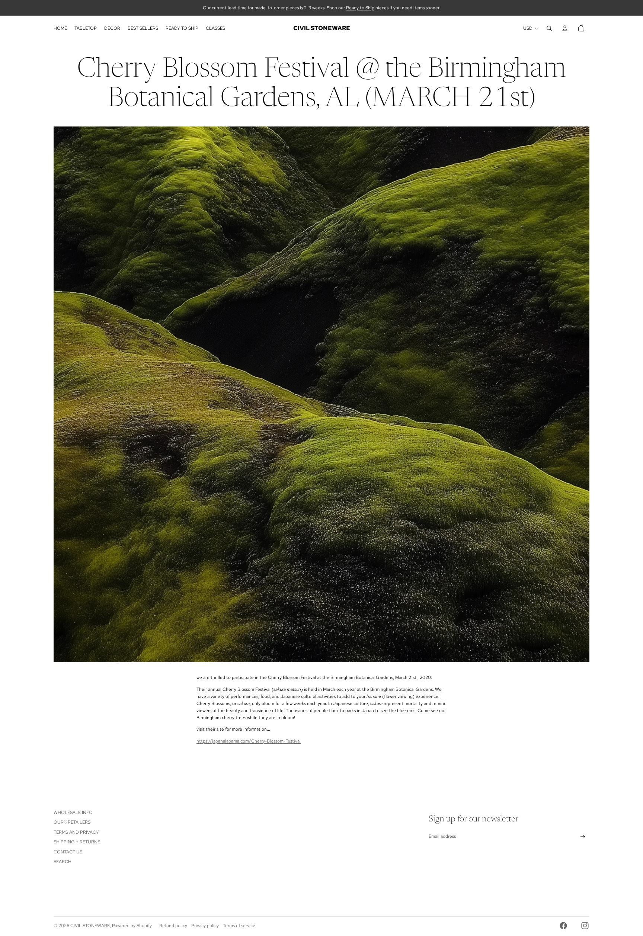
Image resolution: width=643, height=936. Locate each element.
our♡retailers (72, 822)
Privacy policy (205, 926)
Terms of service (239, 926)
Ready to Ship (360, 8)
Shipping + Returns (77, 842)
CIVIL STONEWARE (90, 926)
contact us (68, 852)
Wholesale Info (73, 812)
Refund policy (173, 926)
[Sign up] (582, 836)
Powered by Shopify (132, 926)
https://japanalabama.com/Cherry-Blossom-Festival (248, 741)
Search (62, 862)
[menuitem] (60, 28)
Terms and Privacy (76, 832)
